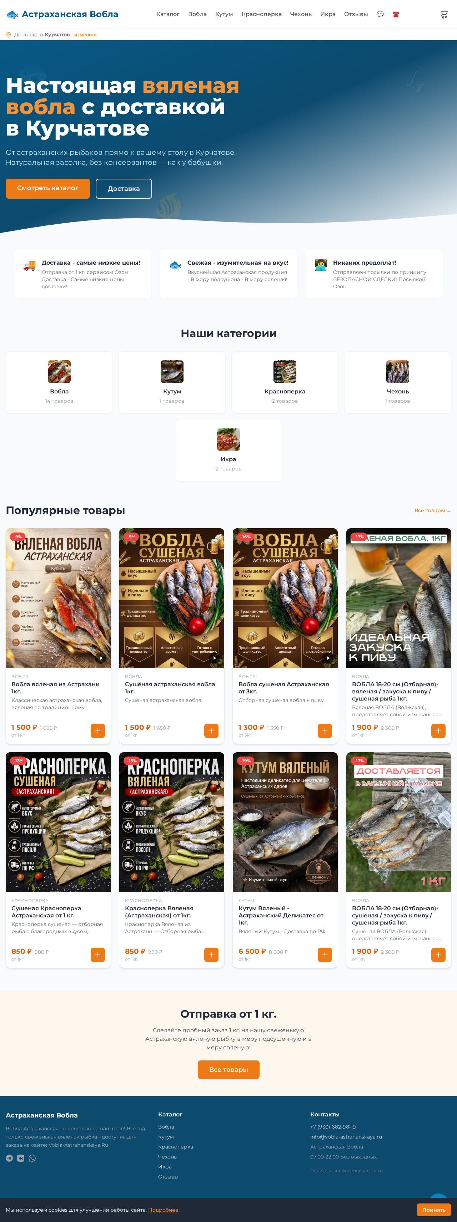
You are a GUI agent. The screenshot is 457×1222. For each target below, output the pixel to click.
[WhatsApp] (32, 1158)
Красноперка (262, 14)
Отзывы (356, 14)
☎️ (396, 14)
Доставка (124, 189)
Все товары (228, 1070)
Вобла (197, 14)
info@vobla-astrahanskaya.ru (346, 1137)
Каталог (168, 14)
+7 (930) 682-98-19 (333, 1127)
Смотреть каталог (48, 188)
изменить (85, 34)
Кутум (224, 14)
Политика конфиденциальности (346, 1170)
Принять (434, 1210)
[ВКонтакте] (20, 1158)
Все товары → (433, 510)
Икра (328, 14)
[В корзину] (98, 731)
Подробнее (163, 1210)
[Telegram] (9, 1158)
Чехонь (301, 14)
